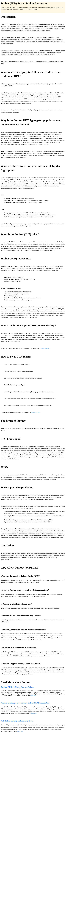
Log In (2, 483)
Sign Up (6, 483)
